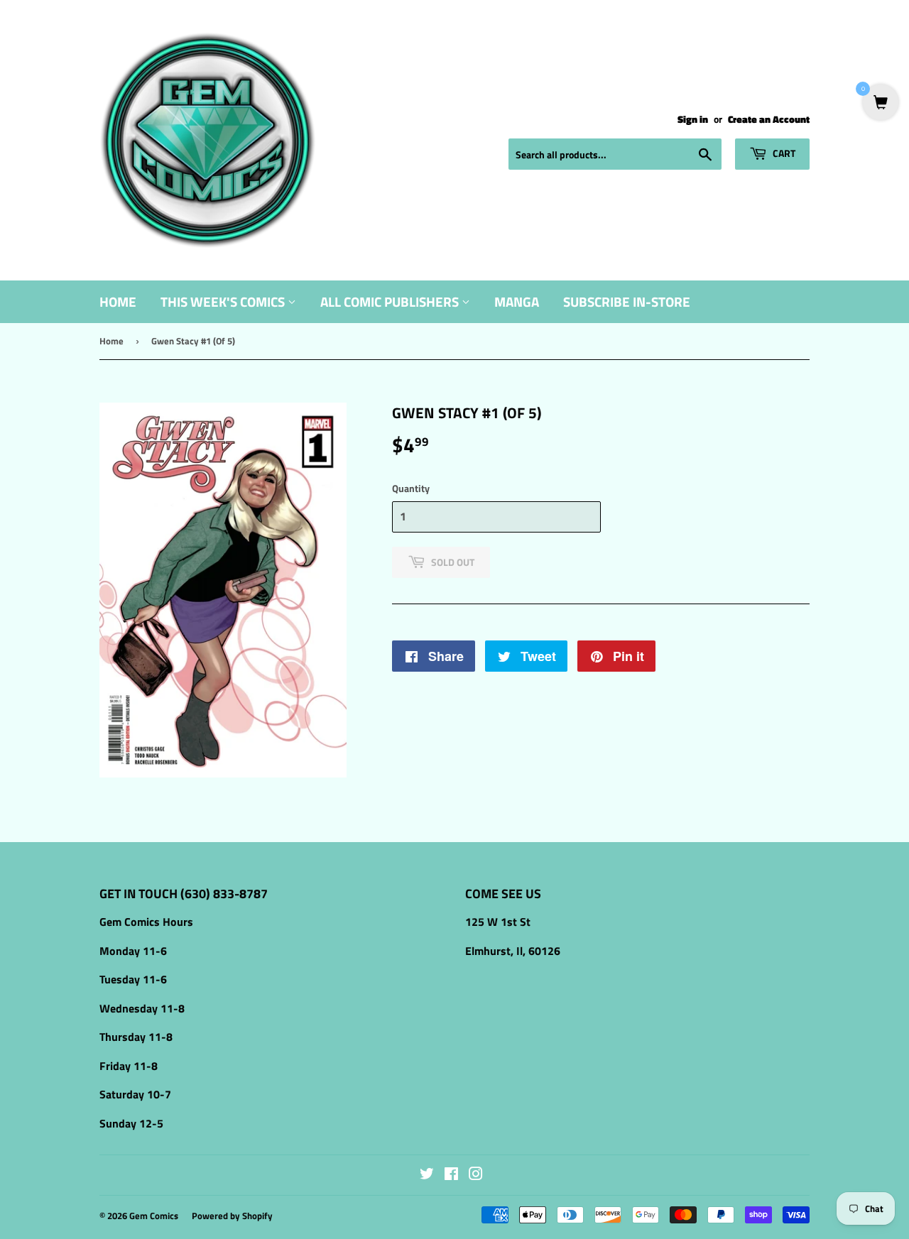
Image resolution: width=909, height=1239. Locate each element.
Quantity (411, 488)
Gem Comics (153, 1215)
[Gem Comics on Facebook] (451, 1175)
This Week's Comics (224, 301)
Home (117, 301)
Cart (783, 153)
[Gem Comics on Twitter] (427, 1175)
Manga (516, 301)
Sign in (692, 119)
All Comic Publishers (391, 301)
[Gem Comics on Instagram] (476, 1175)
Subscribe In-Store (626, 301)
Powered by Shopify (232, 1215)
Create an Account (769, 119)
